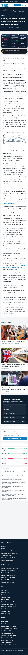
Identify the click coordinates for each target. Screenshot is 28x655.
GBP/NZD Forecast (14, 417)
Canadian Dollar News (7, 638)
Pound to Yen (5, 609)
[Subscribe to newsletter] (26, 1)
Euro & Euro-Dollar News (8, 631)
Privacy (3, 653)
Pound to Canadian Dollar (8, 606)
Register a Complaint (7, 560)
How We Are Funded (7, 551)
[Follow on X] (21, 1)
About (3, 548)
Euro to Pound (5, 595)
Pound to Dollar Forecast (8, 573)
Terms (7, 653)
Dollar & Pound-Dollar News (9, 628)
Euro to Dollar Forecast (8, 575)
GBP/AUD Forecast (14, 413)
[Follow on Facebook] (23, 1)
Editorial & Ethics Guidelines (9, 553)
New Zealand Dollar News (8, 635)
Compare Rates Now (14, 438)
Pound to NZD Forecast (8, 580)
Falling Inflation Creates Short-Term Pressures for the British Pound (18, 10)
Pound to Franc (5, 611)
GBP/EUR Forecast (14, 406)
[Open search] (22, 5)
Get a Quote (17, 5)
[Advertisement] (14, 517)
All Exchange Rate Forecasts (9, 568)
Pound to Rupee (5, 613)
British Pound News (6, 11)
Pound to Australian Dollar (8, 602)
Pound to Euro (5, 592)
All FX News (4, 621)
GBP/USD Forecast (14, 410)
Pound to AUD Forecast (8, 577)
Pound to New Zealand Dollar (9, 604)
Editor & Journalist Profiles (9, 558)
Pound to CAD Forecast (8, 582)
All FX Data (4, 590)
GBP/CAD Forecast (14, 421)
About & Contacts (14, 1)
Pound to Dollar (5, 597)
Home (2, 10)
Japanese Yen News (7, 640)
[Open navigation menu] (25, 5)
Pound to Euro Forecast (8, 570)
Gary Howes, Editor (6, 555)
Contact (3, 546)
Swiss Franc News (6, 642)
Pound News (4, 624)
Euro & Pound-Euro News (8, 626)
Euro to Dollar (5, 599)
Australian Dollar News (7, 633)
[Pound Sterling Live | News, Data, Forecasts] (4, 5)
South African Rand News (8, 645)
